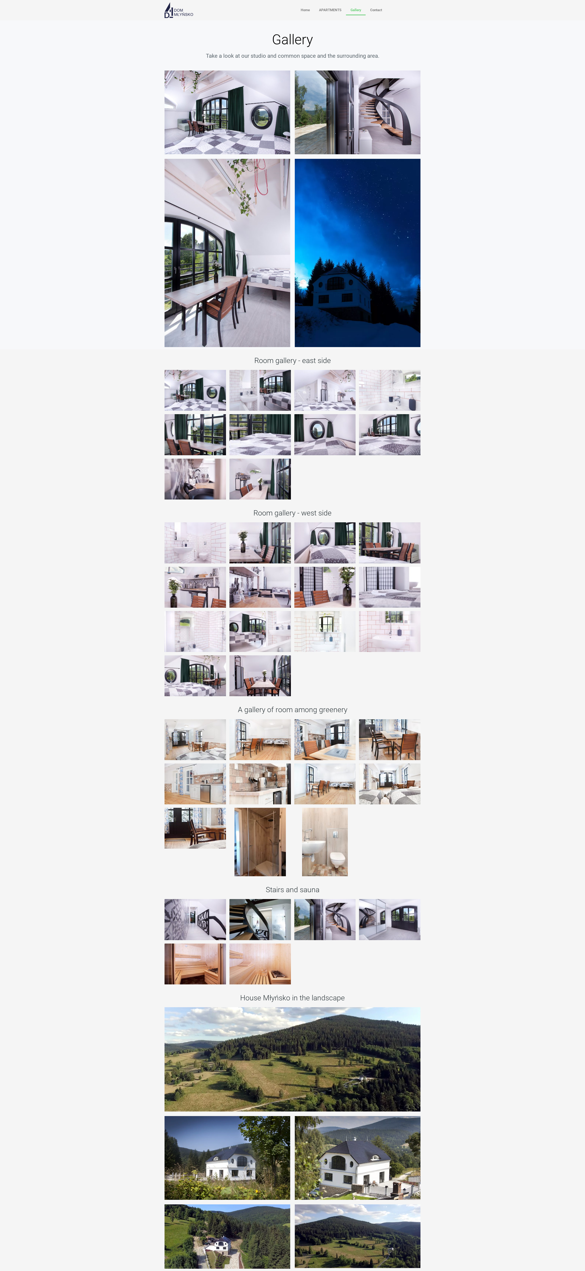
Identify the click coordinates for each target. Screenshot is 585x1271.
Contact (376, 10)
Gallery (356, 10)
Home (305, 10)
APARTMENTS (330, 10)
